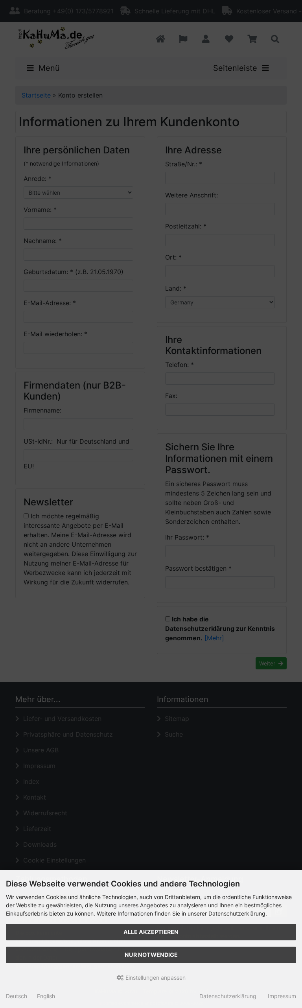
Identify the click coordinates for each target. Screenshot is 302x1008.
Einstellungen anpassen (155, 977)
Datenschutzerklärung (227, 996)
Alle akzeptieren (151, 932)
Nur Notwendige (151, 954)
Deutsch (16, 996)
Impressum (282, 996)
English (46, 996)
